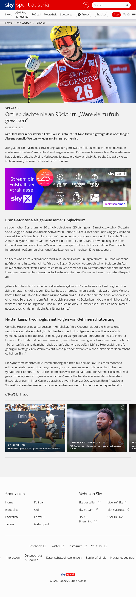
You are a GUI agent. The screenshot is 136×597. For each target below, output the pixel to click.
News (8, 14)
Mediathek (50, 14)
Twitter (55, 546)
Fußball (36, 14)
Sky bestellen (87, 502)
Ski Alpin (41, 22)
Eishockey (11, 509)
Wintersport (24, 22)
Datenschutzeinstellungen (64, 557)
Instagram (75, 546)
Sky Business (115, 509)
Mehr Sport (41, 524)
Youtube (97, 546)
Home (9, 502)
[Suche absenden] (127, 5)
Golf (37, 509)
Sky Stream (86, 509)
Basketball (12, 517)
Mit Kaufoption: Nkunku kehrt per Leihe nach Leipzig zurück (95, 447)
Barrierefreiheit (96, 557)
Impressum (13, 557)
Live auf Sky (115, 502)
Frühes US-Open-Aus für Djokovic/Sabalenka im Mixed (34, 448)
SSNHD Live (115, 517)
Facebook (35, 546)
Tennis (9, 524)
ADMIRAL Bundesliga (21, 14)
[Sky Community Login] (86, 5)
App (116, 14)
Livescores (66, 14)
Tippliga (101, 14)
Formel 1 (39, 517)
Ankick (85, 14)
